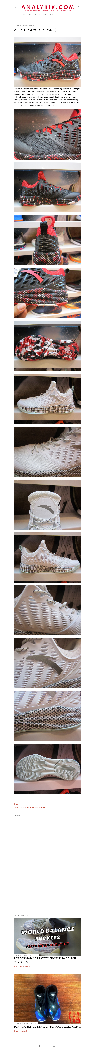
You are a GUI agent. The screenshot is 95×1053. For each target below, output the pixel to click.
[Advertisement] (47, 893)
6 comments (23, 1031)
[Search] (79, 6)
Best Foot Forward (37, 14)
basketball (26, 807)
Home (24, 14)
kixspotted (36, 807)
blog (31, 807)
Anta (20, 807)
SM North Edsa (45, 807)
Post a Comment (25, 967)
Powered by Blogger (49, 1046)
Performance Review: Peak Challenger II (47, 1027)
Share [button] (16, 804)
